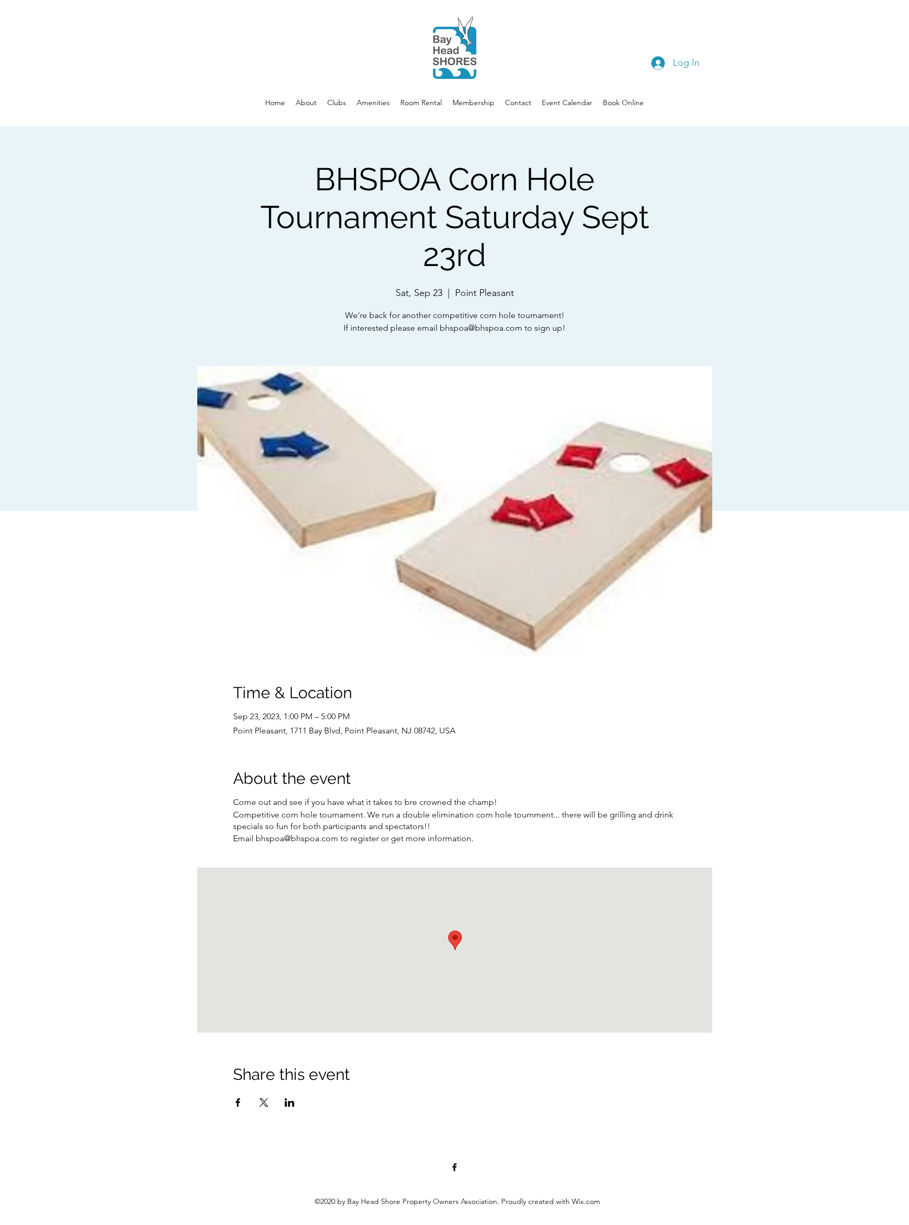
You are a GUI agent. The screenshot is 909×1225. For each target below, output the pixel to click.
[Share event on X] (264, 1102)
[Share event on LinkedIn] (290, 1102)
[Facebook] (454, 1167)
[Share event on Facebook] (238, 1102)
